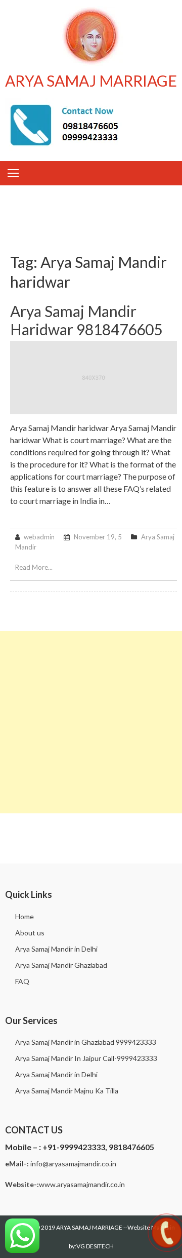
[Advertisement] (91, 722)
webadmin (39, 537)
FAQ (22, 981)
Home (24, 916)
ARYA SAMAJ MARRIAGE (91, 80)
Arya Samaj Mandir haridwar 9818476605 (86, 320)
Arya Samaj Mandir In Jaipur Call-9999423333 (86, 1058)
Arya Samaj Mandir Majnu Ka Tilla (66, 1090)
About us (29, 932)
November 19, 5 (98, 537)
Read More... (34, 567)
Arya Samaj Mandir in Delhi (56, 949)
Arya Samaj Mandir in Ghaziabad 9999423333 (85, 1042)
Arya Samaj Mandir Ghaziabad (61, 965)
